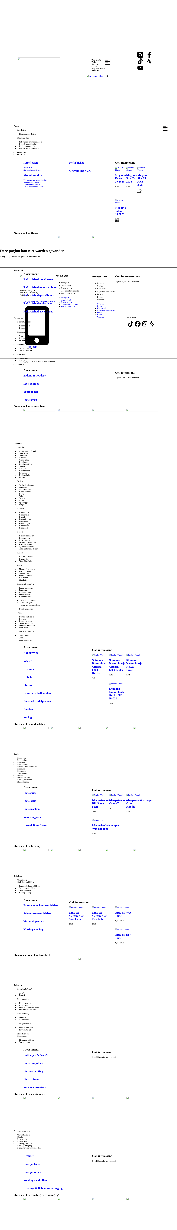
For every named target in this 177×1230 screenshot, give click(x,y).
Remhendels (24, 528)
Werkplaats (96, 60)
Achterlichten (24, 1020)
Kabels (20, 553)
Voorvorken (23, 628)
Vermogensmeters (24, 1024)
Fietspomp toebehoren (27, 340)
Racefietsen (21, 130)
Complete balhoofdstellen (30, 605)
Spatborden (21, 344)
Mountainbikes (23, 138)
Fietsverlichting (23, 1014)
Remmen (20, 509)
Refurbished (18, 270)
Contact (95, 66)
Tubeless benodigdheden (28, 549)
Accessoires (18, 318)
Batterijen (22, 995)
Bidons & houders (24, 322)
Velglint (22, 505)
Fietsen (16, 126)
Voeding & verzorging (22, 1131)
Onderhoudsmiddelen (25, 882)
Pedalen (22, 477)
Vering (19, 613)
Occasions (21, 154)
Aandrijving (21, 447)
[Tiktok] (140, 61)
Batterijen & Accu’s (24, 989)
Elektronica (18, 985)
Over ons (95, 64)
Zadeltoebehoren (25, 640)
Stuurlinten (23, 580)
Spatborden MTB (26, 350)
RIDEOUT (96, 71)
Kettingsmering (25, 892)
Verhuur (95, 62)
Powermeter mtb (25, 1030)
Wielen (20, 481)
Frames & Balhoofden (25, 584)
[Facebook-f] (149, 55)
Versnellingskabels (26, 561)
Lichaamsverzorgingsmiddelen (29, 1148)
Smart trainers (24, 1042)
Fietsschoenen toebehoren (27, 767)
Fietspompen (22, 332)
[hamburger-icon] (108, 62)
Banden (20, 532)
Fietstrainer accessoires (27, 1010)
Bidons (22, 328)
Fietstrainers (21, 1036)
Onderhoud (18, 876)
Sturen (19, 565)
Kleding (17, 754)
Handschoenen (23, 782)
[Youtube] (140, 68)
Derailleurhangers (26, 609)
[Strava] (149, 61)
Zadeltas (22, 360)
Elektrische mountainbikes (29, 148)
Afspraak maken (98, 69)
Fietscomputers (23, 999)
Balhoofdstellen (25, 597)
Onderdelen (18, 443)
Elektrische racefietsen (27, 134)
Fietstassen (21, 354)
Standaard (21, 364)
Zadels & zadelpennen (25, 632)
